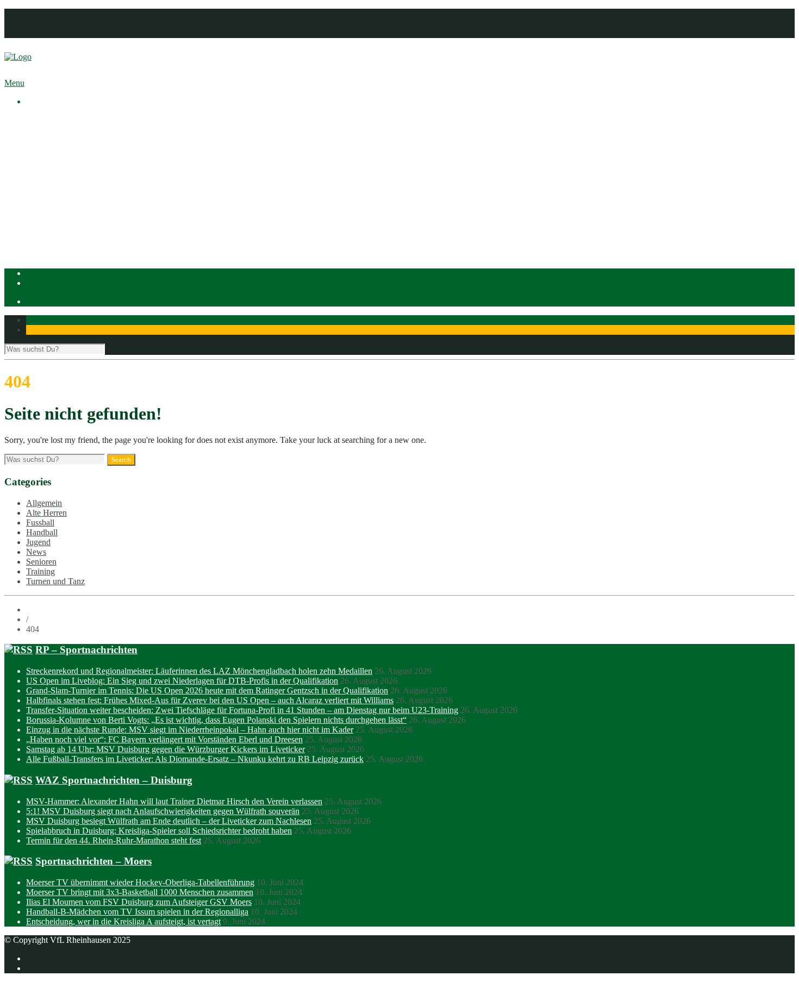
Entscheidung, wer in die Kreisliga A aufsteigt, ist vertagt (123, 921)
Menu (14, 82)
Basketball (66, 198)
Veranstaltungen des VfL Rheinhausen (113, 139)
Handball (63, 217)
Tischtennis (67, 227)
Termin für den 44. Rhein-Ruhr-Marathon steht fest (113, 840)
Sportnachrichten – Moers (93, 861)
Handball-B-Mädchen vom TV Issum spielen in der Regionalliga (137, 911)
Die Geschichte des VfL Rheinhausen (112, 168)
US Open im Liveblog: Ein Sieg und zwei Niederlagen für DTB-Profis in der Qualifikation (182, 680)
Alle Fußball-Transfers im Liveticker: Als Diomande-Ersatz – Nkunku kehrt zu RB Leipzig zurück (195, 759)
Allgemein (44, 503)
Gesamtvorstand (75, 149)
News (36, 551)
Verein (37, 129)
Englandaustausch (79, 159)
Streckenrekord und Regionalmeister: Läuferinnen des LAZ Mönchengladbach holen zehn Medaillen (199, 670)
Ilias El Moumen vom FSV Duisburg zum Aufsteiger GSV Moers (139, 901)
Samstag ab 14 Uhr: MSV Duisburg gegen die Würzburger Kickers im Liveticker (165, 749)
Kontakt (40, 32)
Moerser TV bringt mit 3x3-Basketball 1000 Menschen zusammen (139, 892)
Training (40, 571)
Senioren (41, 561)
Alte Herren (46, 512)
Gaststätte (42, 247)
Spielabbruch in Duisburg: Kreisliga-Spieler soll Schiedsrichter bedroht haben (159, 830)
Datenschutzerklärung (63, 23)
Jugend (38, 542)
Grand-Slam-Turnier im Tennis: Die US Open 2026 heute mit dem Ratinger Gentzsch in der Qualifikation (207, 690)
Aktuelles (42, 119)
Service (60, 178)
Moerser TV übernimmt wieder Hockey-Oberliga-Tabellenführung (140, 882)
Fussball (62, 207)
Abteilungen (47, 188)
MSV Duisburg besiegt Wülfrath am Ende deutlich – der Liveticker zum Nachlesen (168, 820)
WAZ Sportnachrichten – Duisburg (113, 780)
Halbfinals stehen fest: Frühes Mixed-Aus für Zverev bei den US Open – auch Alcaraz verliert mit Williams (210, 700)
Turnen (60, 237)
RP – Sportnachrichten (86, 649)
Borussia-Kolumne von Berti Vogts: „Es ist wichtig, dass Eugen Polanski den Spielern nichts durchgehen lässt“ (216, 719)
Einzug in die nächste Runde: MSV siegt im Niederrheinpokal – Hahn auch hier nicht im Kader (189, 729)
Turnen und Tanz (55, 581)
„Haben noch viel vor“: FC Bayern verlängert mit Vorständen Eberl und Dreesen (164, 739)
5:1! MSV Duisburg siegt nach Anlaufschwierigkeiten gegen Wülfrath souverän (162, 811)
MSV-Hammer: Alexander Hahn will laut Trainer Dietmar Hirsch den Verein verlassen (174, 801)
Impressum (45, 13)
